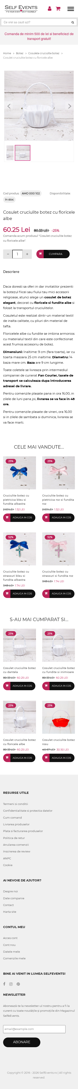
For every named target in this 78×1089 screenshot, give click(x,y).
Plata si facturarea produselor (23, 831)
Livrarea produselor (16, 824)
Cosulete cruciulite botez (44, 53)
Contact (8, 905)
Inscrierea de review (16, 851)
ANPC (7, 858)
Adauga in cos (22, 517)
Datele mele (11, 951)
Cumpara (55, 253)
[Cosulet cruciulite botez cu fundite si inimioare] (58, 645)
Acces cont (10, 938)
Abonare (21, 1042)
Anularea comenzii (16, 844)
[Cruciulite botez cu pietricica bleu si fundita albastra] (19, 473)
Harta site (9, 911)
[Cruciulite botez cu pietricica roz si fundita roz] (58, 473)
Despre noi (10, 891)
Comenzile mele (14, 958)
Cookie (7, 865)
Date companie (13, 898)
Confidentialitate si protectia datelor (27, 810)
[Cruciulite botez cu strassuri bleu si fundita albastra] (19, 549)
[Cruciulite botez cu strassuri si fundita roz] (58, 549)
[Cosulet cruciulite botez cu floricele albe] (19, 717)
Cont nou (9, 945)
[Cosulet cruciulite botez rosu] (58, 717)
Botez (20, 53)
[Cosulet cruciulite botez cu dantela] (19, 645)
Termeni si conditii (15, 804)
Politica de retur (14, 838)
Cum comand (12, 817)
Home (7, 53)
